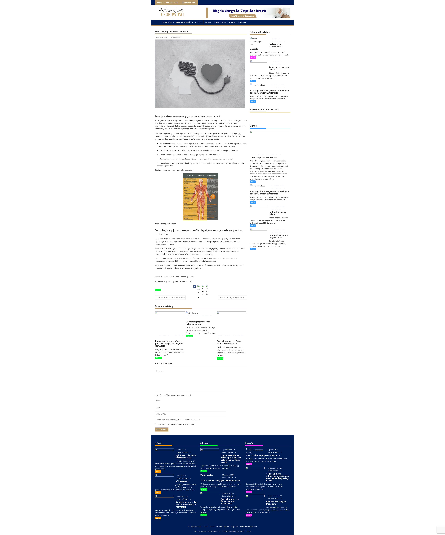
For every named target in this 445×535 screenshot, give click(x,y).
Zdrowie (158, 290)
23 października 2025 (277, 206)
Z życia (198, 22)
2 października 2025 (163, 335)
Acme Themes (245, 531)
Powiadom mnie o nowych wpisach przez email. (175, 424)
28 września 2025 (193, 316)
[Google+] (203, 286)
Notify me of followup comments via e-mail (174, 395)
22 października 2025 (277, 230)
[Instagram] (198, 286)
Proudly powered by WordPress (207, 531)
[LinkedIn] (207, 286)
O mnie (232, 22)
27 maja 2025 (181, 450)
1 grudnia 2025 (275, 39)
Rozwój (253, 57)
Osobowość (167, 22)
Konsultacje (220, 22)
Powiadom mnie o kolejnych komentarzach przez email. (178, 419)
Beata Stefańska (176, 37)
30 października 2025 (277, 85)
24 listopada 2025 (276, 62)
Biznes (208, 22)
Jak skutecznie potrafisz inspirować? (171, 297)
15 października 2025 (275, 496)
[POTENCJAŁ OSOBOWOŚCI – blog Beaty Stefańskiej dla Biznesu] (157, 22)
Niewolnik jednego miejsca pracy (231, 297)
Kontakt (242, 22)
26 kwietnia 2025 (182, 496)
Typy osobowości (183, 22)
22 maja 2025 (181, 476)
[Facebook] (194, 286)
